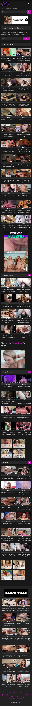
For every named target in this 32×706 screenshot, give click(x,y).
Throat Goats (13, 693)
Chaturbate (17, 343)
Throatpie (23, 693)
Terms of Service (18, 695)
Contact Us (20, 698)
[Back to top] (27, 701)
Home (5, 693)
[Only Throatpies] (13, 4)
